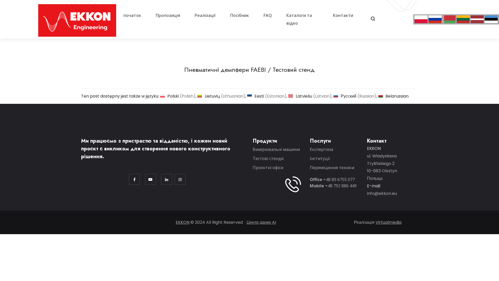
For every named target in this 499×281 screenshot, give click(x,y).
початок (132, 15)
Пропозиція (168, 15)
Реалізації (205, 15)
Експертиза (321, 149)
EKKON (182, 222)
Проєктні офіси (268, 167)
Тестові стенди (268, 158)
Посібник (239, 15)
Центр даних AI (261, 222)
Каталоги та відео (299, 19)
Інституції (320, 158)
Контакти (343, 15)
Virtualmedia (389, 222)
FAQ (268, 15)
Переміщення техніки (332, 167)
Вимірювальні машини (276, 149)
